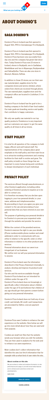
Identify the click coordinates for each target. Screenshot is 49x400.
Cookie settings (24, 385)
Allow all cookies (24, 379)
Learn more (10, 374)
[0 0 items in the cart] (44, 3)
